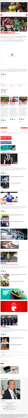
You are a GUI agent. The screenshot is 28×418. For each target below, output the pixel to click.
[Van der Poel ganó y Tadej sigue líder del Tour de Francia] (5, 277)
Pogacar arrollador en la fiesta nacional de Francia (9, 264)
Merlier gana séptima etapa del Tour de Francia (17, 281)
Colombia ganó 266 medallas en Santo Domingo (16, 214)
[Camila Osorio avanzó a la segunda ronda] (5, 347)
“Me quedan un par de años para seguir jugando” (17, 176)
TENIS (2, 313)
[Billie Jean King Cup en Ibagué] (14, 320)
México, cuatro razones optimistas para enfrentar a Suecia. (23, 105)
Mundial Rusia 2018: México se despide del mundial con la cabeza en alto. (5, 105)
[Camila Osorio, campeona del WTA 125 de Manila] (5, 340)
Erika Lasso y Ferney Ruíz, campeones (7, 204)
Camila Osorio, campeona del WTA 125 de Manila (16, 337)
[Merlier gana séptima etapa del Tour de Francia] (5, 283)
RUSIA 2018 (3, 352)
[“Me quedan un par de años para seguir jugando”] (5, 179)
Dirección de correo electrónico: (4, 360)
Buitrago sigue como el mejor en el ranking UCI (14, 104)
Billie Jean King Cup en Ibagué (5, 327)
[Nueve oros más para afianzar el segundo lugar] (5, 224)
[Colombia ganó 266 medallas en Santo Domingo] (5, 217)
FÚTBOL (2, 32)
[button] (14, 24)
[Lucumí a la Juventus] (14, 158)
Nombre (1, 357)
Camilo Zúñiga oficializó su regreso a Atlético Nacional (22, 84)
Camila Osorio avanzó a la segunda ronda (16, 344)
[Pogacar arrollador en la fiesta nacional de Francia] (14, 257)
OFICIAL (14, 32)
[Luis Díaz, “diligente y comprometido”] (5, 185)
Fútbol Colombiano (6, 32)
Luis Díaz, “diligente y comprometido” (15, 183)
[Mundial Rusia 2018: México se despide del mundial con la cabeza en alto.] (5, 99)
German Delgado (11, 106)
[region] (14, 7)
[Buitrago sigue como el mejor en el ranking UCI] (14, 99)
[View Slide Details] (14, 7)
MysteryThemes (15, 417)
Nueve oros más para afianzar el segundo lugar (17, 221)
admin (6, 34)
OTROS (2, 190)
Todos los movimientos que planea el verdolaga (13, 84)
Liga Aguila (10, 32)
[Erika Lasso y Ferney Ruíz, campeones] (14, 197)
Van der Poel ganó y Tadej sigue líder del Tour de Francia (18, 274)
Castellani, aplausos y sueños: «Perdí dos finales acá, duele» (4, 84)
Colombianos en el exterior (5, 152)
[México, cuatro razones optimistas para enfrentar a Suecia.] (23, 99)
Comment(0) (10, 34)
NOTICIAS (2, 203)
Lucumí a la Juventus (4, 166)
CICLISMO (2, 250)
